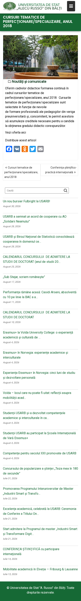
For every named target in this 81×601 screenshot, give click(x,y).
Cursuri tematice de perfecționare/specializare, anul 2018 (21, 172)
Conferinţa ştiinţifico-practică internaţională (61, 170)
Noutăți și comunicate (29, 81)
